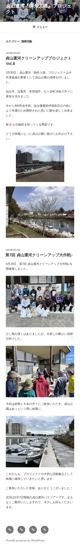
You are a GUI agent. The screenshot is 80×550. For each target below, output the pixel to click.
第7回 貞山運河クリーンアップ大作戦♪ (39, 255)
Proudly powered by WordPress (25, 540)
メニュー (42, 26)
